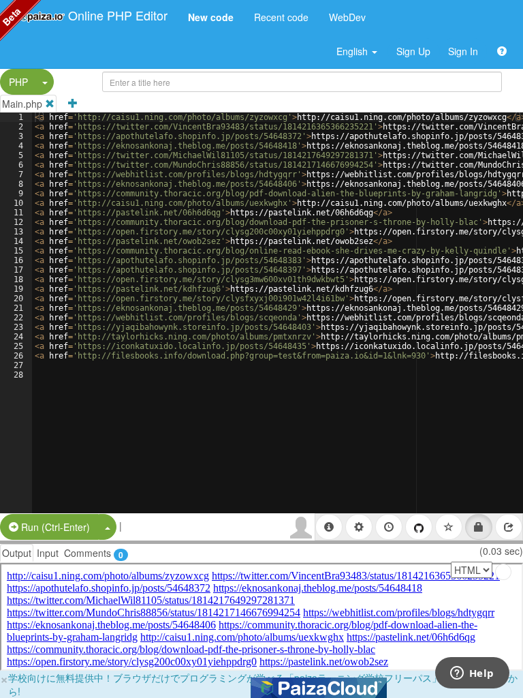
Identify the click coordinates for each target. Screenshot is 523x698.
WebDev (347, 17)
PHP (18, 82)
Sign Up (413, 51)
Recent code (281, 17)
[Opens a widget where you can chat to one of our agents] (471, 674)
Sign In (463, 51)
